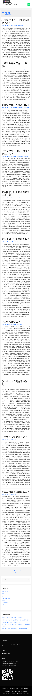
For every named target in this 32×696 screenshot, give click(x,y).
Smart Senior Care (6, 598)
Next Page (16, 572)
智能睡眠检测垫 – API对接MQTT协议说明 (11, 622)
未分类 (3, 600)
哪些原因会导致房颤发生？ (16, 239)
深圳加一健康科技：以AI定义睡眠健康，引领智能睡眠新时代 (15, 620)
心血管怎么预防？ (11, 321)
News (3, 596)
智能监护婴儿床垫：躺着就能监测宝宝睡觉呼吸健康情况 (14, 628)
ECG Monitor (13, 69)
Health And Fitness (6, 25)
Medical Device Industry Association (10, 661)
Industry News (5, 607)
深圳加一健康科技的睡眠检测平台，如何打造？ (12, 617)
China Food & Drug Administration (9, 663)
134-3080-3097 (6, 653)
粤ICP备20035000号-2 (23, 688)
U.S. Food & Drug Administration (9, 665)
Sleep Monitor (14, 25)
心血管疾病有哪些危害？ (14, 437)
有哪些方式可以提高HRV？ (16, 105)
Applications (20, 25)
